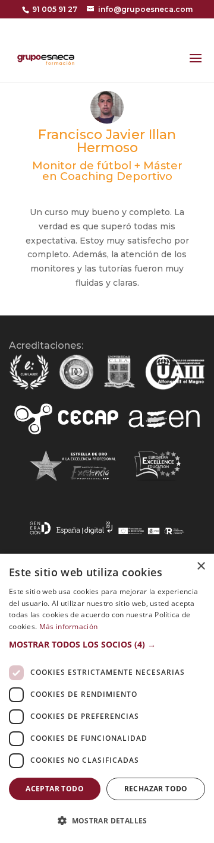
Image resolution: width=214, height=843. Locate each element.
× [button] (200, 566)
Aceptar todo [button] (55, 789)
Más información (68, 626)
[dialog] (107, 698)
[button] (107, 644)
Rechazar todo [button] (156, 789)
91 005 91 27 (54, 9)
